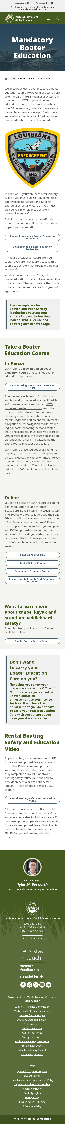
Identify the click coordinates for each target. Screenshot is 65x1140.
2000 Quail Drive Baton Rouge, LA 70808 (32, 925)
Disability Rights (32, 1093)
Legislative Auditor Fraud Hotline (32, 1084)
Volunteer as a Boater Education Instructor (32, 248)
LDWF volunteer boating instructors (29, 406)
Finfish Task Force (32, 1028)
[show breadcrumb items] (13, 78)
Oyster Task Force (32, 1032)
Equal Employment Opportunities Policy (32, 1080)
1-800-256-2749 (34, 931)
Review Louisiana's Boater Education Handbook (32, 237)
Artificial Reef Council (32, 1045)
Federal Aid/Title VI (32, 1088)
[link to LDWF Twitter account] (29, 985)
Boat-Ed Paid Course (32, 554)
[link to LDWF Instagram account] (36, 985)
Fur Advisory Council (32, 1054)
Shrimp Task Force (32, 1037)
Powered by (32, 1119)
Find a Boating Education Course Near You (33, 386)
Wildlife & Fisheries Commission (32, 1006)
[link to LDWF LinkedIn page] (48, 985)
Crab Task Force (32, 1024)
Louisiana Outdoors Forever (32, 1019)
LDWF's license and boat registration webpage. (30, 322)
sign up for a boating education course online (31, 455)
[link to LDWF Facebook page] (23, 985)
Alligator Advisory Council (32, 1050)
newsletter (29, 976)
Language (20, 3)
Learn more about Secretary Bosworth (31, 889)
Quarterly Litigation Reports (32, 1071)
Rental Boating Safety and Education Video (32, 799)
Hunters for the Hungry (32, 1015)
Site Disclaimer (32, 1075)
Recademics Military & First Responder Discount (32, 580)
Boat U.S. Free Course (33, 563)
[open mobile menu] (49, 18)
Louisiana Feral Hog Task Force (32, 1041)
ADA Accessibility (32, 1106)
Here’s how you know (31, 9)
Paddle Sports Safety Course (32, 641)
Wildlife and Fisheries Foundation (32, 1011)
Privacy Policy (32, 1097)
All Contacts (31, 938)
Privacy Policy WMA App (32, 1101)
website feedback (28, 968)
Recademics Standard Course (32, 571)
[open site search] (57, 18)
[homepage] (21, 18)
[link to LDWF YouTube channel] (42, 985)
